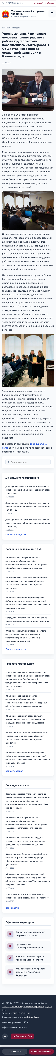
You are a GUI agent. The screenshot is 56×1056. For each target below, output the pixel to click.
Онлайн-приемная (11, 1022)
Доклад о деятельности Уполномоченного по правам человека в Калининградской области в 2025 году (27, 489)
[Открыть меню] (52, 13)
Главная (6, 28)
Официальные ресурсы (14, 1027)
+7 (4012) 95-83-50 (20, 1013)
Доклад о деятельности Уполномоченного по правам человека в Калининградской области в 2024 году (27, 506)
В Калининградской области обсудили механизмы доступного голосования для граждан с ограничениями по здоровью (25, 719)
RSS (26, 1022)
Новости (16, 28)
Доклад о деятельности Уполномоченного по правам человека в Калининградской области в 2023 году (27, 523)
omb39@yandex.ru (30, 1017)
